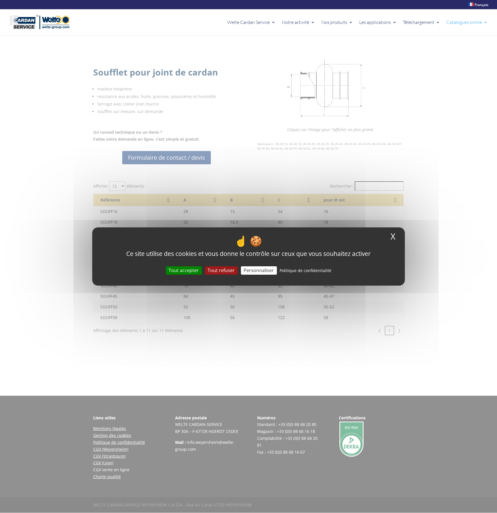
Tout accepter (184, 270)
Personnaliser (259, 270)
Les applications (375, 22)
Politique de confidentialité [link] (305, 270)
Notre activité (295, 22)
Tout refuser (221, 270)
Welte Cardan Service (248, 22)
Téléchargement (418, 22)
